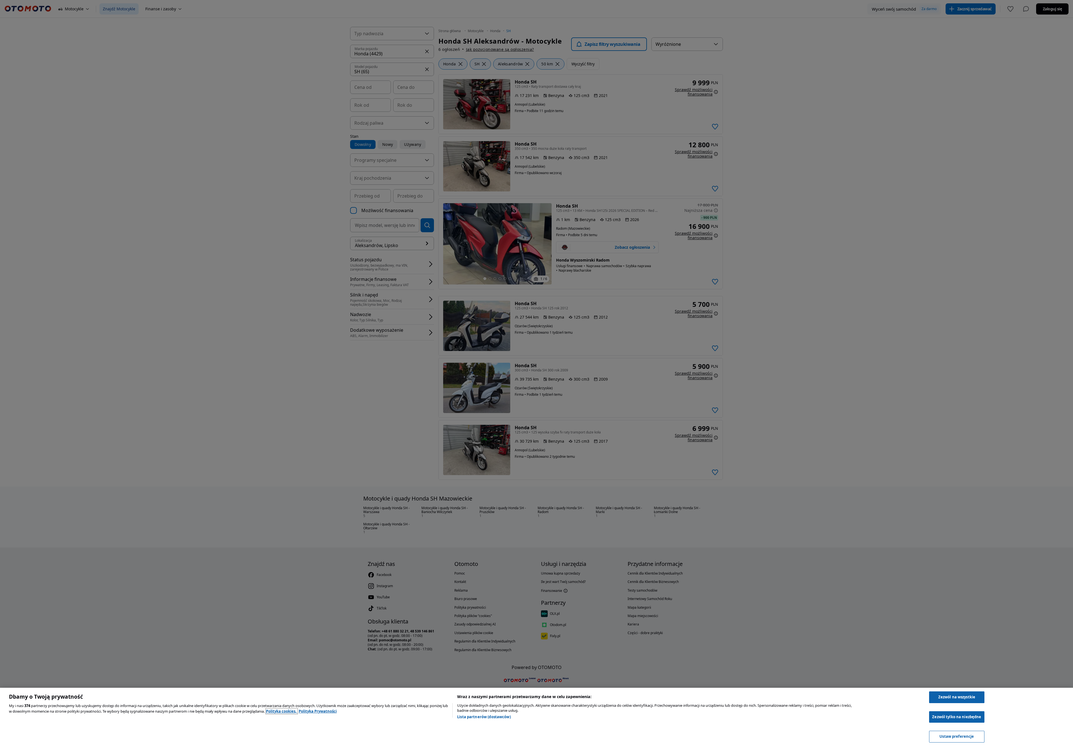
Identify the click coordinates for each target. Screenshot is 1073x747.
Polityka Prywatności (318, 711)
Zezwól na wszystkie (956, 696)
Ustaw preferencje (956, 736)
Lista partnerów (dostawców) (484, 716)
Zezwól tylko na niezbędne (956, 716)
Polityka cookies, (281, 711)
